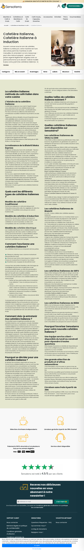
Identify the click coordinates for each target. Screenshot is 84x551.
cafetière (12, 119)
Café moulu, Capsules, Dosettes (36, 19)
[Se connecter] (59, 6)
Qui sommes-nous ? (38, 526)
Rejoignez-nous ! (37, 532)
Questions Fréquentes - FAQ (41, 522)
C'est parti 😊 (61, 502)
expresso (29, 208)
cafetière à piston (10, 302)
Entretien (57, 17)
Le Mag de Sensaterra (39, 529)
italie (12, 327)
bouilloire (10, 267)
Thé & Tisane (65, 18)
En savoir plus (37, 549)
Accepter (37, 545)
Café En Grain (27, 19)
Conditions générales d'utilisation (47, 505)
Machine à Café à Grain (7, 19)
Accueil (6, 25)
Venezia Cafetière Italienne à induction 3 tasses (60, 180)
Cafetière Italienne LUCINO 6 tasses (56, 286)
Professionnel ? (75, 6)
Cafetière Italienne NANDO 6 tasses (56, 293)
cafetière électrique (26, 227)
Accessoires (48, 17)
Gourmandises (75, 17)
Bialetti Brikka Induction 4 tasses (55, 250)
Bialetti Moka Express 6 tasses (54, 235)
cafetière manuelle (15, 179)
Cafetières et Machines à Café (18, 19)
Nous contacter (12, 522)
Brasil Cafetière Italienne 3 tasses (55, 171)
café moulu (16, 269)
